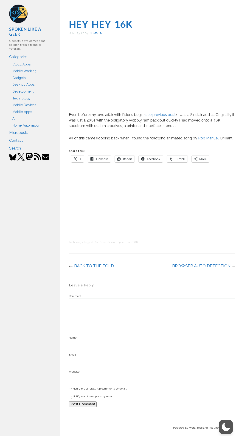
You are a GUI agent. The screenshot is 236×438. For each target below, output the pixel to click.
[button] (226, 427)
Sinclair (111, 242)
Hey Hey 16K (101, 24)
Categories (18, 57)
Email (73, 354)
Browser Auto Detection (201, 265)
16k (96, 242)
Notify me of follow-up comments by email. (100, 388)
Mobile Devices (24, 105)
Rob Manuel (208, 138)
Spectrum (124, 242)
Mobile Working (24, 71)
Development (23, 91)
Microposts (18, 132)
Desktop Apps (23, 84)
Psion (102, 242)
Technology (21, 98)
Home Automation (26, 125)
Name (73, 337)
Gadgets (19, 78)
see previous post (161, 115)
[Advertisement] (152, 79)
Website (74, 371)
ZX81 (134, 242)
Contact (16, 140)
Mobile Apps (22, 112)
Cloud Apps (21, 64)
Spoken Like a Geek (25, 32)
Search (15, 148)
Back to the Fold (94, 265)
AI (13, 118)
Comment (97, 33)
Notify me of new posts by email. (93, 396)
